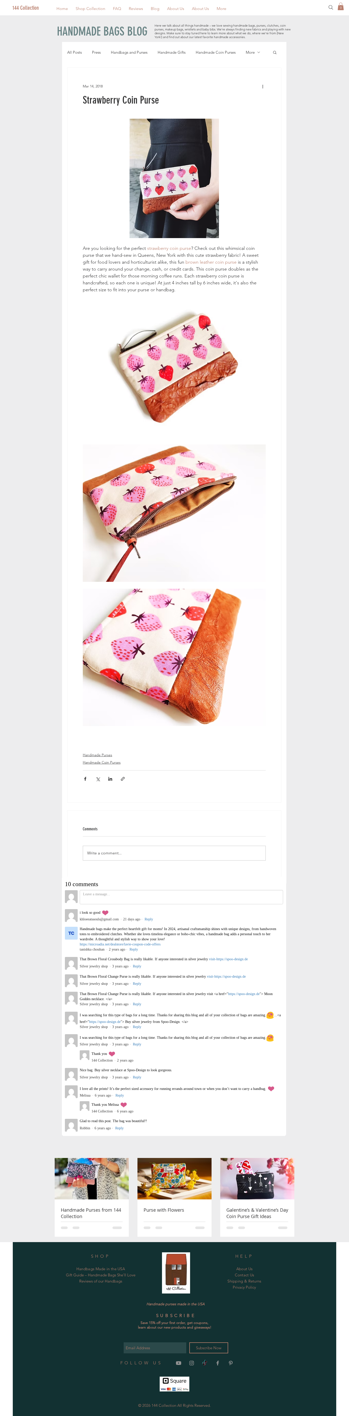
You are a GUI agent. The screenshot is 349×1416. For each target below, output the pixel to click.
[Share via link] (122, 778)
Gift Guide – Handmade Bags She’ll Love (100, 1047)
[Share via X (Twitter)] (97, 778)
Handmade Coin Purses (216, 52)
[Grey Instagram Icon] (192, 1136)
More (250, 52)
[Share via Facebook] (85, 778)
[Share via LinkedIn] (110, 778)
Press (96, 52)
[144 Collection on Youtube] (179, 1136)
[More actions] (263, 86)
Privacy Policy (244, 1060)
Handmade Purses (97, 755)
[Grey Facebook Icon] (218, 1136)
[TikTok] (205, 1136)
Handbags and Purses (129, 52)
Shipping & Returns (244, 1054)
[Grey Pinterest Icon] (231, 1136)
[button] (90, 8)
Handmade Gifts (171, 52)
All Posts (74, 52)
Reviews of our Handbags (100, 1054)
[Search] (330, 7)
